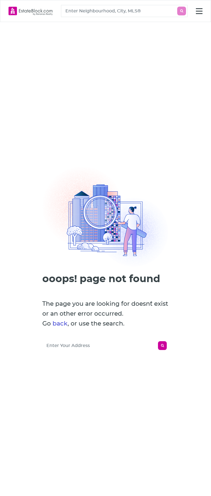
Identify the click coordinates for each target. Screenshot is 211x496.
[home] (31, 11)
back (60, 324)
